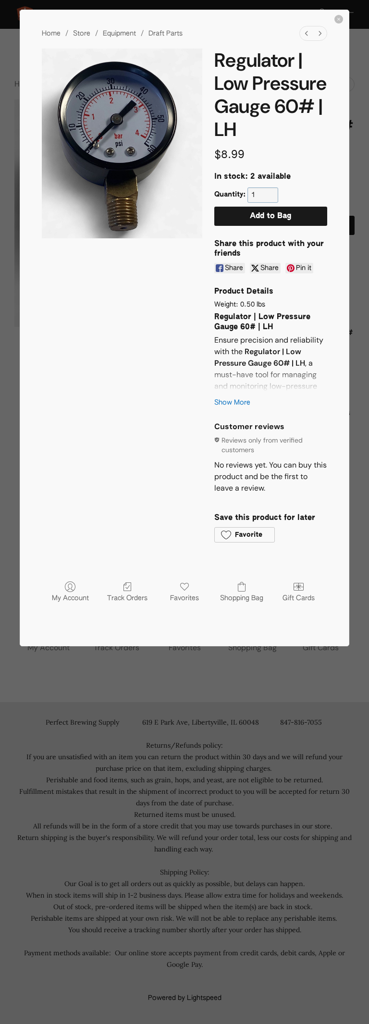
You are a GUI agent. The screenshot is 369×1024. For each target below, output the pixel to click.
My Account (70, 598)
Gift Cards (299, 598)
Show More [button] (232, 402)
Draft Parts (165, 33)
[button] (244, 535)
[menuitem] (306, 33)
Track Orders (127, 598)
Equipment (119, 33)
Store (81, 33)
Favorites (184, 598)
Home (51, 33)
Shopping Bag (241, 598)
